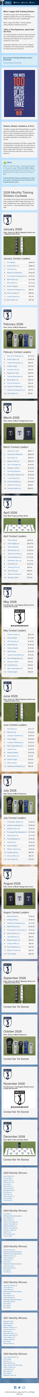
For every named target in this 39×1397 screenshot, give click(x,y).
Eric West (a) (8, 1192)
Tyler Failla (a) (13, 571)
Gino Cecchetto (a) (14, 464)
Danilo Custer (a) (13, 293)
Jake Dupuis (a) (12, 835)
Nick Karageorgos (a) (15, 658)
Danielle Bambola (9, 1339)
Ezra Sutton (7, 1262)
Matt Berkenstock (9, 1190)
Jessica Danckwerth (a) (16, 655)
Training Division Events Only (12, 63)
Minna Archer (12, 763)
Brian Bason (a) (12, 380)
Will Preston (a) (12, 279)
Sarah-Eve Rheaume (14, 272)
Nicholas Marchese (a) (11, 1335)
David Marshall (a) (9, 1297)
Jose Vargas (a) (13, 543)
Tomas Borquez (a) (14, 557)
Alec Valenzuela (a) (10, 1268)
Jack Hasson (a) (9, 1369)
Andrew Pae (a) (8, 1180)
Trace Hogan (11, 739)
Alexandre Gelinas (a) (10, 1285)
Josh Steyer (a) (12, 393)
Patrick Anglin (12, 366)
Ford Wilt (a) (7, 1214)
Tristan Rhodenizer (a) (15, 363)
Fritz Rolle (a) (12, 269)
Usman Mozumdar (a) (15, 376)
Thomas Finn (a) (14, 567)
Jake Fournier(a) (9, 1266)
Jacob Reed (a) (8, 1287)
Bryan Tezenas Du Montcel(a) (13, 1365)
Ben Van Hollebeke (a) (15, 356)
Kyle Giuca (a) (13, 458)
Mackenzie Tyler (13, 373)
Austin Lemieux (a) (9, 1367)
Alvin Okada (7, 1359)
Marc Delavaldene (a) (15, 668)
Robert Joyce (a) (9, 1182)
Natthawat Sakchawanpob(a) (13, 1216)
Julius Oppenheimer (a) (11, 1357)
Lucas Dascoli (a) (13, 296)
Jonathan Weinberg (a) (15, 742)
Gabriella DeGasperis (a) (16, 289)
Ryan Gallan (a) (9, 1220)
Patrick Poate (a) (9, 1343)
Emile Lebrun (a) (13, 359)
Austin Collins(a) (9, 1258)
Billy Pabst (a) (12, 283)
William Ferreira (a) (14, 485)
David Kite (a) (12, 644)
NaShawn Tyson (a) (10, 1375)
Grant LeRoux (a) (13, 856)
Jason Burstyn (12, 845)
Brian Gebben (8, 1325)
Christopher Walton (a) (15, 822)
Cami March (7, 1184)
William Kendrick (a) (15, 554)
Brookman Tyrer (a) (14, 560)
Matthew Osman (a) (10, 1256)
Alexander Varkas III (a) (16, 474)
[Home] (2, 2)
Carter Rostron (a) (9, 1337)
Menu (8, 3)
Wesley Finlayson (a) (10, 1327)
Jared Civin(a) (8, 1260)
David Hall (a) (12, 665)
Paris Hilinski (12, 540)
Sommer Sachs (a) (14, 488)
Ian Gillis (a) (7, 1272)
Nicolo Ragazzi (12, 286)
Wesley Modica (13, 547)
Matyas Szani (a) (13, 461)
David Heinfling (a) (14, 481)
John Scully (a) (12, 859)
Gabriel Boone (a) (13, 926)
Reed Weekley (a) (13, 839)
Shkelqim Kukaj (8, 1321)
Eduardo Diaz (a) (13, 369)
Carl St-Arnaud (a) (13, 383)
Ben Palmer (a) (12, 300)
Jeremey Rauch (9, 1188)
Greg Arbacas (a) (9, 1295)
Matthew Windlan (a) (10, 1226)
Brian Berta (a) (8, 1186)
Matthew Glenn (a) (13, 828)
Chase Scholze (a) (9, 1363)
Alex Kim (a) (7, 1361)
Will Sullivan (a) (13, 550)
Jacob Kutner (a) (9, 1176)
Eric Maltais (11, 262)
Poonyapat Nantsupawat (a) (17, 276)
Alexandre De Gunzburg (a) (17, 930)
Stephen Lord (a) (13, 468)
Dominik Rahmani (14, 471)
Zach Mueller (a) (9, 1218)
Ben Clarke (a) (8, 1371)
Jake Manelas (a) (13, 937)
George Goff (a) (12, 852)
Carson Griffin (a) (13, 943)
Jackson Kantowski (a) (15, 735)
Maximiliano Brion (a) (10, 1333)
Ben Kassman (8, 1331)
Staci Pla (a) (12, 651)
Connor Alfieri (8, 1178)
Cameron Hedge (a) (10, 1230)
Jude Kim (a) (11, 749)
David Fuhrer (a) (13, 266)
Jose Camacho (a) (9, 1329)
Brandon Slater (13, 577)
